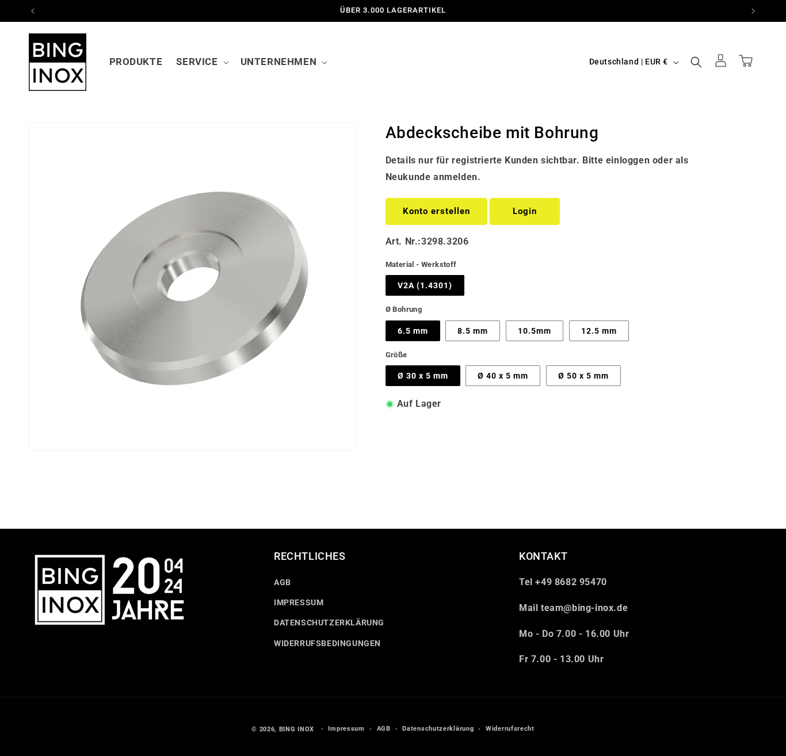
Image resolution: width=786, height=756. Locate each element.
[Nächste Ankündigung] (753, 11)
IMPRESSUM (298, 602)
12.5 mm (599, 330)
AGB (282, 582)
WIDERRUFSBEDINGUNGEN (327, 643)
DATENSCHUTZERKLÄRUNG (329, 623)
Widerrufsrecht (510, 728)
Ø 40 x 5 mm (503, 375)
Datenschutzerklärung (438, 728)
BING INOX (296, 729)
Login (525, 211)
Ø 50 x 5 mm (583, 375)
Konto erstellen (436, 211)
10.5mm (534, 330)
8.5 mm (472, 330)
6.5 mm (413, 330)
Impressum (346, 728)
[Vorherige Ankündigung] (32, 11)
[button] (201, 61)
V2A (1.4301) (425, 285)
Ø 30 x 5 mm (423, 375)
